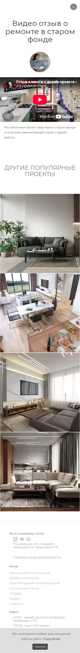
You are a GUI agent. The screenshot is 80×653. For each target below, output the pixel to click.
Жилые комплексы (24, 588)
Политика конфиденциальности (37, 557)
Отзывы (15, 593)
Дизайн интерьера (24, 578)
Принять (40, 646)
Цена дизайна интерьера (29, 573)
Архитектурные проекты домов (34, 583)
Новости (16, 604)
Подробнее (51, 639)
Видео (14, 599)
